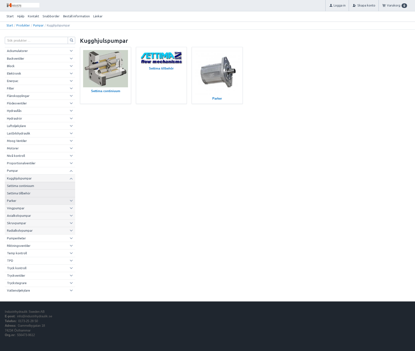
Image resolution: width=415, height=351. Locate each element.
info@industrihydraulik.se (34, 316)
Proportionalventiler (21, 163)
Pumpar (38, 25)
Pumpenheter (16, 238)
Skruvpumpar (16, 223)
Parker (11, 200)
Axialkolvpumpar (19, 215)
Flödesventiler (17, 103)
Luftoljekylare (16, 126)
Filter (10, 88)
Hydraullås (14, 110)
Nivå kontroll (16, 155)
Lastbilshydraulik (18, 133)
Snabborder (51, 16)
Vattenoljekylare (18, 290)
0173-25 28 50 (28, 321)
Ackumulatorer (17, 50)
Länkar (98, 16)
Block (11, 66)
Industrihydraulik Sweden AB (25, 311)
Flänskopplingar (18, 95)
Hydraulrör (14, 118)
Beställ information (76, 16)
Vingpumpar (15, 208)
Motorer (13, 148)
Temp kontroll (17, 253)
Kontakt (33, 16)
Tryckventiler (16, 275)
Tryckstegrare (17, 283)
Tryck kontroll (16, 268)
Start (10, 16)
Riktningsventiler (19, 245)
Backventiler (15, 58)
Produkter (23, 25)
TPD (10, 260)
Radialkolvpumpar (20, 230)
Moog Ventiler (17, 140)
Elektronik (14, 73)
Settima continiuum (20, 185)
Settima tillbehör (19, 193)
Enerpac (12, 81)
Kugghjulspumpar (19, 178)
